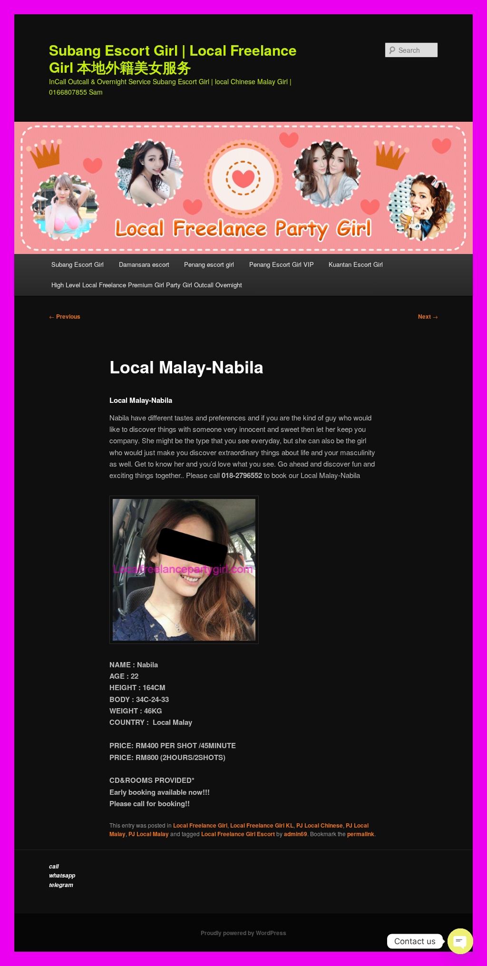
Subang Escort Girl (77, 264)
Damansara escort (144, 264)
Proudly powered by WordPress (243, 932)
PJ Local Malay (148, 833)
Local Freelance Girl (200, 825)
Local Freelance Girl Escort (238, 833)
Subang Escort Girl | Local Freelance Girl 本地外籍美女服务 (173, 58)
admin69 (295, 833)
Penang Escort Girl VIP (281, 264)
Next (428, 316)
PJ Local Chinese (319, 825)
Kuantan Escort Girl (357, 264)
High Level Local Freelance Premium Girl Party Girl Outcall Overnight (146, 284)
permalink (360, 833)
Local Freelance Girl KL (261, 825)
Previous (64, 316)
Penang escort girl (209, 264)
